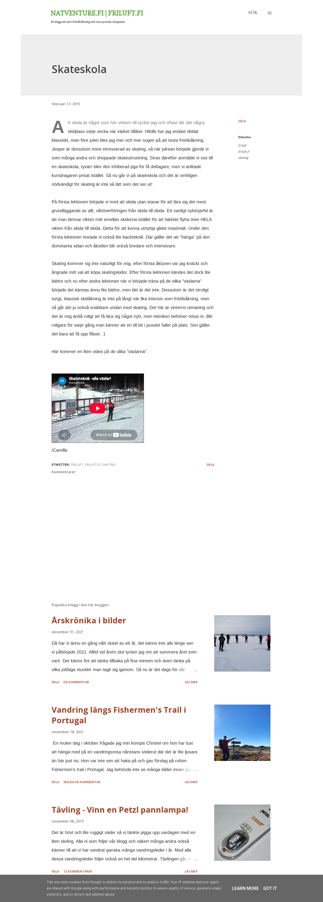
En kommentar (76, 682)
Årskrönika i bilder (89, 620)
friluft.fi (243, 151)
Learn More (245, 888)
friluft (242, 145)
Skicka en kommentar (82, 782)
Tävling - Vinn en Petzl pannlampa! (120, 809)
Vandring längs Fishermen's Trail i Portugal (119, 715)
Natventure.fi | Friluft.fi (97, 13)
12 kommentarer (78, 871)
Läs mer (191, 682)
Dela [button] (242, 121)
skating (243, 158)
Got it (270, 888)
